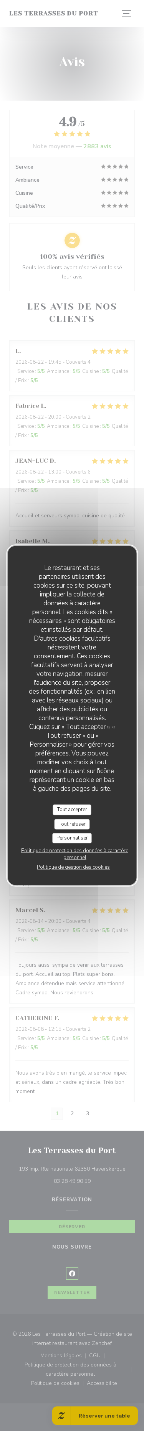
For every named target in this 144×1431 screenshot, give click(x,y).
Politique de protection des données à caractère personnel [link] (74, 854)
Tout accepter (72, 809)
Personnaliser (72, 838)
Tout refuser (72, 823)
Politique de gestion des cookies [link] (73, 866)
